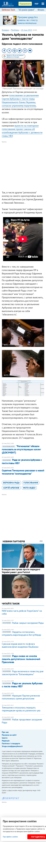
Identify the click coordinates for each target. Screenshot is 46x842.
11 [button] (36, 63)
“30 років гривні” (26, 9)
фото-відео (29, 487)
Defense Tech (8, 9)
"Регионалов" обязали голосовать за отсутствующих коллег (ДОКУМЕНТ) (21, 449)
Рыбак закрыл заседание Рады (23, 622)
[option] (23, 20)
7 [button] (26, 63)
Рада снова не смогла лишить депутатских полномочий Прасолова (21, 659)
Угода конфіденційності (12, 746)
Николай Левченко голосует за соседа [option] (23, 87)
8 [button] (28, 63)
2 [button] (13, 63)
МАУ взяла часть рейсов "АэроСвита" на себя (22, 612)
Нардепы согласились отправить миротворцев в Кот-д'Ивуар (21, 633)
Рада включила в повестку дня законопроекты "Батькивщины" (22, 673)
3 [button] (15, 63)
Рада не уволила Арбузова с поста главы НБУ (22, 685)
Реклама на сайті (9, 735)
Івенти (4, 738)
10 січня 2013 (26, 30)
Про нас (5, 732)
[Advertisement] (23, 166)
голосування (30, 482)
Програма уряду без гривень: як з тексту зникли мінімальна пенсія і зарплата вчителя (28, 23)
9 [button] (31, 63)
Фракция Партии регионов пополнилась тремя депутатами (21, 697)
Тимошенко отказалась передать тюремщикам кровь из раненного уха (21, 709)
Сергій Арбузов (11, 487)
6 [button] (23, 63)
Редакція (5, 740)
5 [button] (20, 63)
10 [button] (33, 63)
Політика (15, 30)
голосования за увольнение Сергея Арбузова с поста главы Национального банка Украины (20, 99)
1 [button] (10, 63)
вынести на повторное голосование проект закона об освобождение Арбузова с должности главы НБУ (22, 130)
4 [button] (18, 63)
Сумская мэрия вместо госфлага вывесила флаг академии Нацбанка (20, 645)
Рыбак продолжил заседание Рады (22, 721)
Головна (5, 30)
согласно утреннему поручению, (19, 105)
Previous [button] (3, 75)
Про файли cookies (10, 837)
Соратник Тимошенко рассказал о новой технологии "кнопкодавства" (23, 472)
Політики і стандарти (11, 743)
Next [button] (42, 75)
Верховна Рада (11, 482)
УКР (36, 3)
